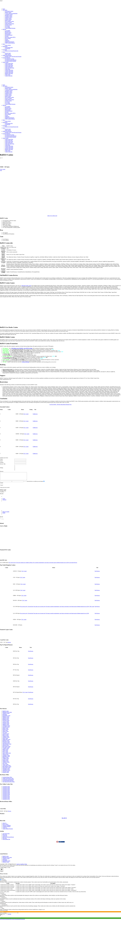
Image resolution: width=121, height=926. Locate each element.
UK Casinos (7, 27)
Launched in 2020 (6, 792)
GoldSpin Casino (6, 737)
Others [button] (1, 907)
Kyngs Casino (5, 759)
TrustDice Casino (6, 713)
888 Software (7, 31)
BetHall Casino (6, 711)
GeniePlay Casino (6, 755)
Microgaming (7, 33)
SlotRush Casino (6, 717)
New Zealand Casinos (9, 21)
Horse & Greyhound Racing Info (11, 50)
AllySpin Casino (6, 771)
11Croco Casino (6, 721)
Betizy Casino (5, 751)
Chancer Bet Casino (7, 765)
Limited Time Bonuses (7, 55)
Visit (1, 170)
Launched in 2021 (6, 791)
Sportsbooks (5, 46)
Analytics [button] (2, 900)
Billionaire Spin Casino (7, 712)
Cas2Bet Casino (6, 748)
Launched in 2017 (6, 795)
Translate (9, 914)
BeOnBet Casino (6, 720)
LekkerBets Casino (6, 770)
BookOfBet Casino (6, 715)
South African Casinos (9, 23)
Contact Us (5, 827)
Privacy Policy (5, 824)
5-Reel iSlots (7, 69)
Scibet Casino (5, 750)
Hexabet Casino (6, 772)
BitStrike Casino (6, 716)
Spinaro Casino (6, 731)
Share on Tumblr (6, 511)
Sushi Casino (5, 730)
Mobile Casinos (8, 12)
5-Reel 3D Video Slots (9, 67)
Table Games (7, 74)
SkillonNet (7, 40)
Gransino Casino (6, 723)
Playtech (6, 36)
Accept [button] (8, 867)
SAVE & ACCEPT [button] (4, 910)
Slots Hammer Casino (7, 743)
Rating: (1, 467)
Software (4, 29)
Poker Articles (8, 45)
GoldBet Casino (6, 758)
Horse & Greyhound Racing (8, 837)
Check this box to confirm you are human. (34, 481)
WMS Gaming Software (10, 42)
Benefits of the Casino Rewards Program (13, 56)
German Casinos (8, 19)
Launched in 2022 (6, 789)
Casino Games (5, 62)
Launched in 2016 (6, 796)
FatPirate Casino (6, 722)
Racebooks (5, 49)
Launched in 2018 (6, 794)
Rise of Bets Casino (6, 746)
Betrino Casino (6, 729)
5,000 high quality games (26, 285)
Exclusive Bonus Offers (7, 777)
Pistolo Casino (5, 728)
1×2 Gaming (7, 30)
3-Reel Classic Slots (9, 63)
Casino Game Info (8, 75)
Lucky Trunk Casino (7, 753)
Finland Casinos (8, 18)
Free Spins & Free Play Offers (9, 781)
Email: (1, 460)
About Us (4, 823)
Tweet (4, 498)
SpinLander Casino (6, 767)
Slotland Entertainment (9, 41)
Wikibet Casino (6, 760)
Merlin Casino (5, 749)
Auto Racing (7, 48)
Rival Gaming (8, 38)
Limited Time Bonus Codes (8, 778)
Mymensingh (22, 919)
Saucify (6, 39)
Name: (1, 459)
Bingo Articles (8, 54)
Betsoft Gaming (8, 32)
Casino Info (5, 835)
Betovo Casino (5, 734)
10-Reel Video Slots (9, 70)
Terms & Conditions (7, 825)
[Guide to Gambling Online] (9, 6)
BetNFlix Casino (6, 740)
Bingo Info (5, 834)
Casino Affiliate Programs (10, 28)
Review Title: (3, 463)
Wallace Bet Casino (6, 739)
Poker (4, 44)
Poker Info (5, 838)
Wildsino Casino (6, 724)
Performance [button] (2, 896)
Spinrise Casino (6, 745)
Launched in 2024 (6, 787)
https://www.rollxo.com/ (52, 215)
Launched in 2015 (6, 797)
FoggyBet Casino (6, 726)
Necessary (4, 879)
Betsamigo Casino (6, 741)
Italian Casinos (8, 20)
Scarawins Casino (6, 742)
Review (36, 413)
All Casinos (5, 10)
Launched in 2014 (6, 799)
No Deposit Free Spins (9, 58)
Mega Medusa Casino (7, 766)
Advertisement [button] (3, 903)
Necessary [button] (2, 878)
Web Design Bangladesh (5, 919)
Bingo (4, 52)
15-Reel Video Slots (9, 71)
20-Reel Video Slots (9, 72)
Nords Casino (5, 738)
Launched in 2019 (6, 793)
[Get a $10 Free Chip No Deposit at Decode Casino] (23, 82)
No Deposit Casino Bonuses (10, 59)
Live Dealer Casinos (9, 11)
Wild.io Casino (5, 754)
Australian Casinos (9, 14)
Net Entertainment (8, 35)
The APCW (64, 818)
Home (4, 8)
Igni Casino (5, 763)
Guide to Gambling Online (21, 864)
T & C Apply (2, 169)
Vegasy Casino (5, 764)
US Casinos (7, 25)
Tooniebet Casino (6, 768)
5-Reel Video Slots (9, 66)
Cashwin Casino (6, 733)
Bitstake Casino (6, 719)
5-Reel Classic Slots (9, 65)
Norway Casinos (8, 22)
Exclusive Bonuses (6, 57)
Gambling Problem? (7, 826)
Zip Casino (5, 732)
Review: (2, 471)
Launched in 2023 (6, 788)
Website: (2, 462)
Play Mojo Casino (6, 747)
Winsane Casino (6, 736)
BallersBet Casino (6, 756)
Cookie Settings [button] (3, 867)
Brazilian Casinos (8, 15)
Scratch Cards (8, 53)
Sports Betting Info (9, 47)
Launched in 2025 (6, 786)
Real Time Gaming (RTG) (10, 37)
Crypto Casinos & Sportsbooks (11, 13)
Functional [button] (2, 893)
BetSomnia (5, 714)
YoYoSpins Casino (6, 725)
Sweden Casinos (8, 24)
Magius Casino (6, 757)
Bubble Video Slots (9, 73)
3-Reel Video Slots (9, 64)
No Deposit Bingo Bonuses (10, 61)
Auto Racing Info (6, 833)
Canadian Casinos (8, 16)
